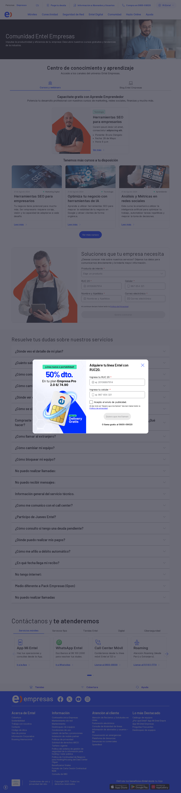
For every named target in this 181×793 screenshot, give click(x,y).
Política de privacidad (99, 408)
